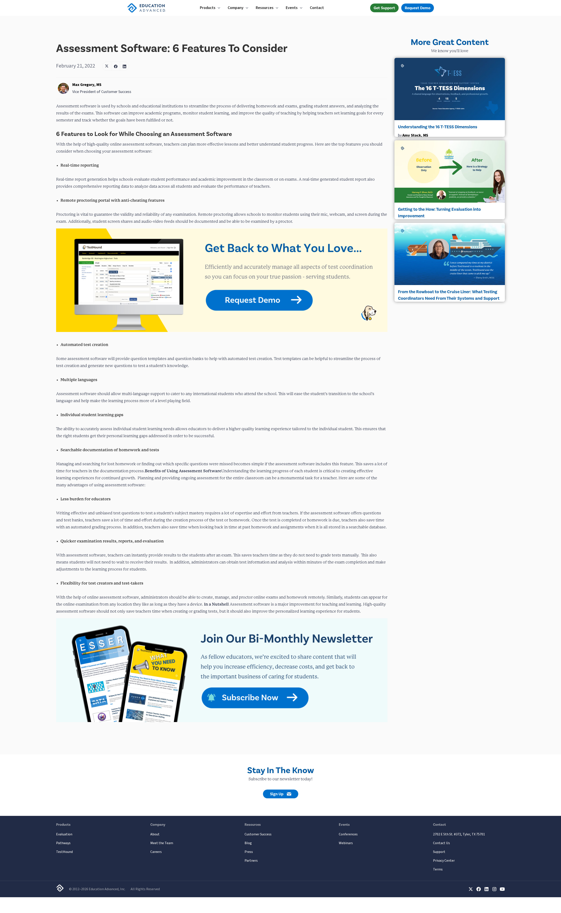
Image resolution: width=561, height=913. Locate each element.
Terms (438, 869)
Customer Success (258, 834)
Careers (156, 851)
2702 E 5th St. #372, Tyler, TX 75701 (459, 834)
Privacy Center (444, 860)
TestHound (64, 851)
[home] (155, 7)
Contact (317, 8)
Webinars (346, 843)
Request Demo (417, 7)
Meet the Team (161, 843)
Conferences (348, 834)
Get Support (384, 7)
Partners (251, 860)
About (155, 834)
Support (439, 851)
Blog (248, 843)
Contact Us (441, 843)
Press (249, 851)
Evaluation (64, 834)
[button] (210, 8)
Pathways (63, 843)
